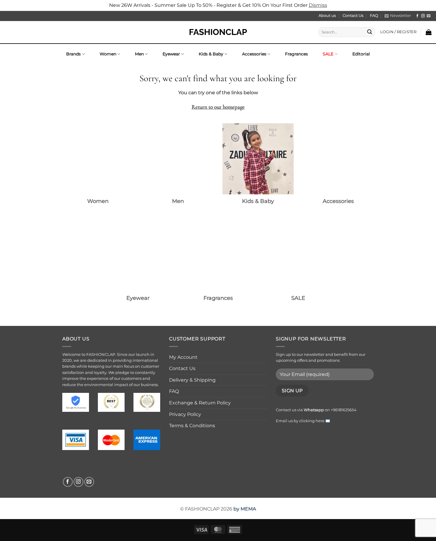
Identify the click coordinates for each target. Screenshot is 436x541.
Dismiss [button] (318, 5)
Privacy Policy (185, 414)
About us (327, 15)
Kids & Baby (211, 54)
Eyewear (171, 54)
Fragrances (296, 54)
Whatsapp (314, 410)
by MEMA (244, 509)
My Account (183, 357)
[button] (398, 15)
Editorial (361, 54)
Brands (73, 54)
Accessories (254, 54)
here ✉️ (323, 421)
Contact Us (353, 15)
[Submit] (370, 32)
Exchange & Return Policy (200, 403)
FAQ (374, 15)
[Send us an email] (428, 16)
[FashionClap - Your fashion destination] (218, 32)
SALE (328, 54)
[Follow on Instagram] (423, 16)
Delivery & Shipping (192, 380)
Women (108, 54)
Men (139, 54)
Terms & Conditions (192, 425)
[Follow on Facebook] (417, 16)
